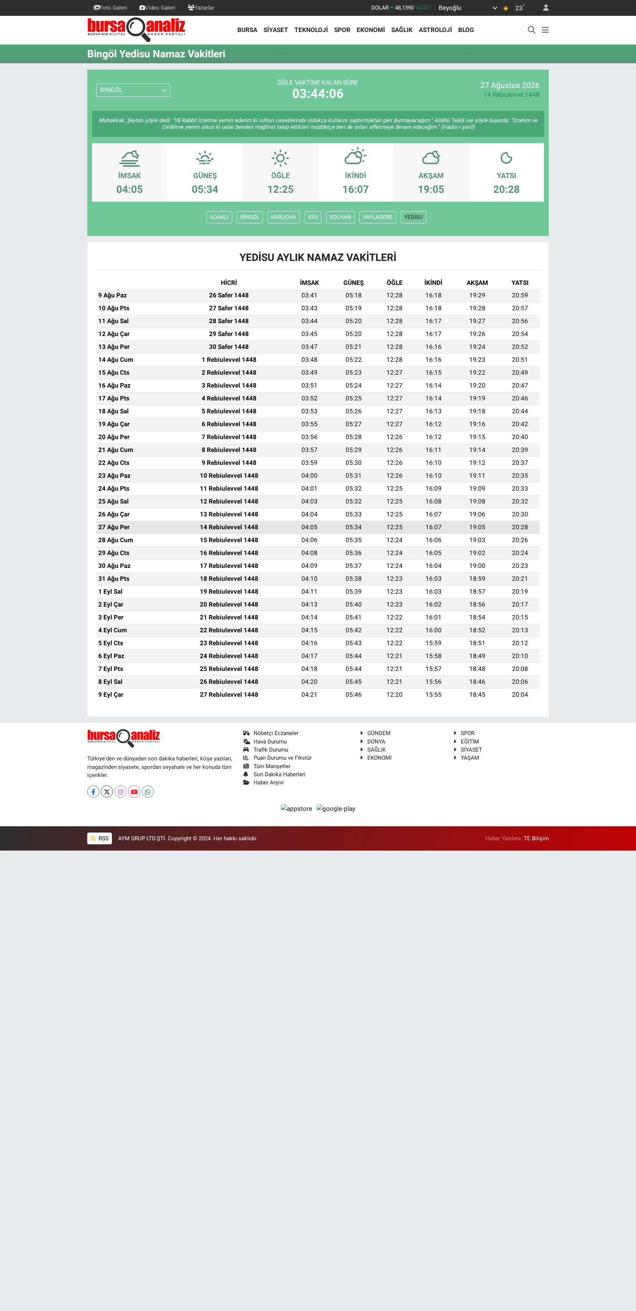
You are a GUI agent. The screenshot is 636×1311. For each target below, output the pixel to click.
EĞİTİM (470, 741)
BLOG (466, 29)
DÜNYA (376, 741)
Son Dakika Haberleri (279, 774)
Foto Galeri (113, 7)
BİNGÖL (249, 217)
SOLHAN (340, 217)
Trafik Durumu (271, 749)
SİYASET (276, 29)
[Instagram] (120, 791)
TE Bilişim (536, 838)
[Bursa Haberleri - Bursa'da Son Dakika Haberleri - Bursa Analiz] (137, 29)
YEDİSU (413, 217)
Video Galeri (160, 7)
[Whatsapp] (148, 791)
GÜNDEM (379, 733)
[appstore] (297, 808)
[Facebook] (93, 791)
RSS (103, 838)
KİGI (313, 217)
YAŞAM (470, 758)
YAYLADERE (378, 217)
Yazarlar (204, 7)
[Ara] (532, 30)
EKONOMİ (371, 29)
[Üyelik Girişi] (543, 8)
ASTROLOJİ (435, 29)
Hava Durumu (270, 741)
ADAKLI (219, 217)
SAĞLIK (402, 29)
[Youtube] (134, 791)
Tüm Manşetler (272, 766)
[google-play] (336, 808)
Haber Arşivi (269, 782)
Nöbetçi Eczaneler (276, 733)
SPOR (342, 29)
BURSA (247, 29)
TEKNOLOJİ (311, 29)
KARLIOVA (283, 217)
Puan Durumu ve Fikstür (283, 758)
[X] (107, 791)
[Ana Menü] (545, 30)
